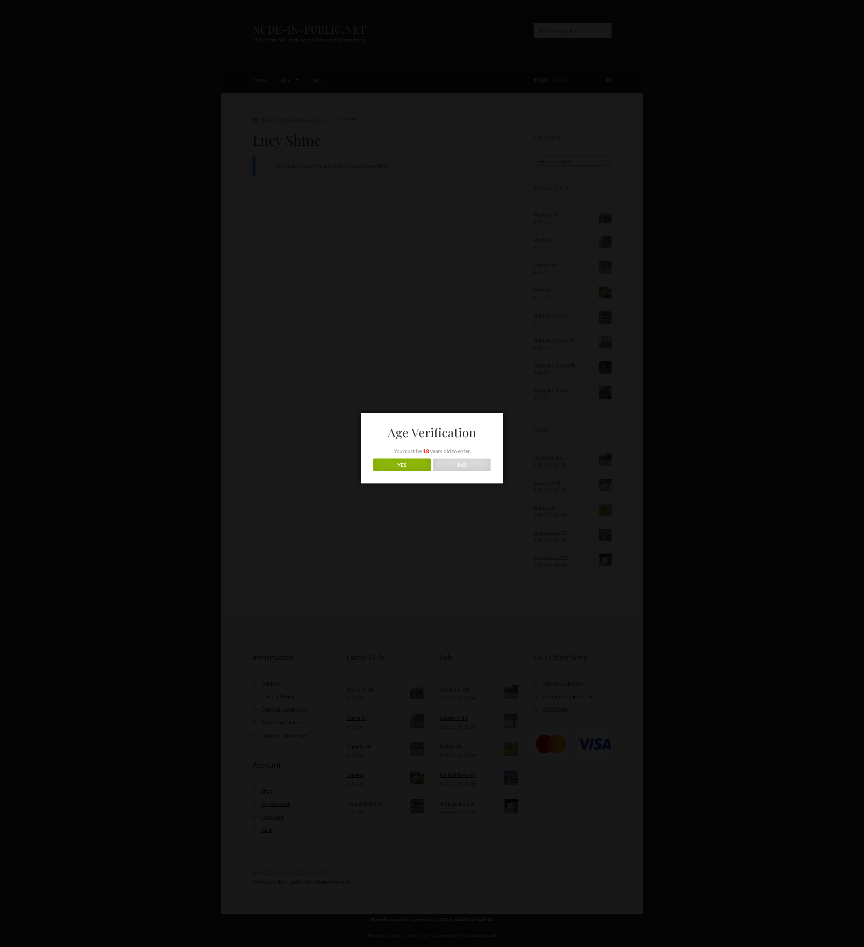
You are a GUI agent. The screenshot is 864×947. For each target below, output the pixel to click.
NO (462, 465)
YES (402, 465)
